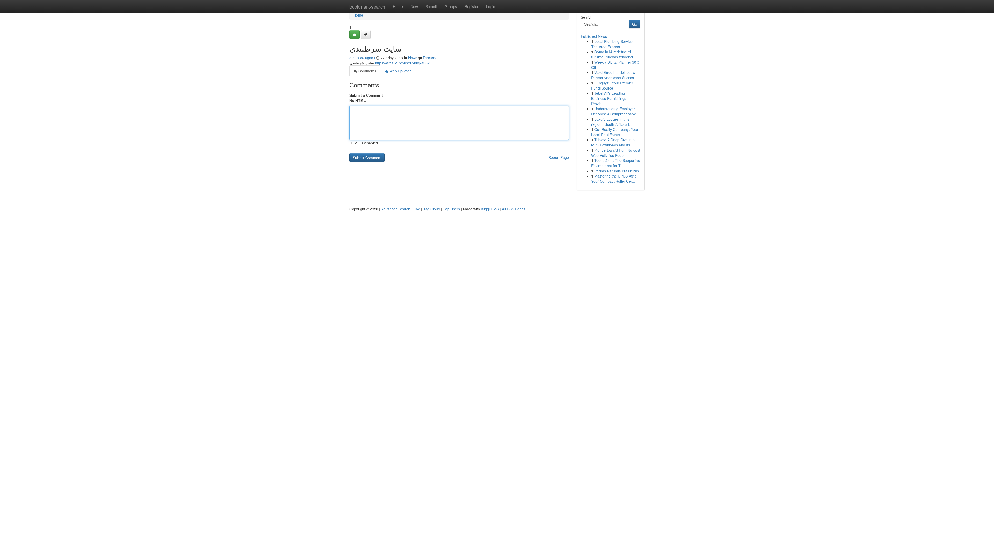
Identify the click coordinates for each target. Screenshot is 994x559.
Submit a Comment (366, 95)
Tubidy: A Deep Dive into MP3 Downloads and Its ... (613, 142)
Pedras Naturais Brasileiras (616, 170)
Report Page (558, 157)
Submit (431, 6)
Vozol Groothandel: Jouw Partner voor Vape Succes (613, 75)
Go (634, 24)
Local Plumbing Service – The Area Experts (613, 44)
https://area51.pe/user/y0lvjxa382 (402, 62)
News (412, 57)
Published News (594, 36)
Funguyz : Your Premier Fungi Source (612, 85)
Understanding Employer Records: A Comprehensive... (615, 111)
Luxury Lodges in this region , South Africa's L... (612, 121)
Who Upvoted (400, 70)
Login (490, 6)
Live (416, 208)
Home (398, 6)
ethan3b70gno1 (362, 57)
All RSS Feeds (513, 208)
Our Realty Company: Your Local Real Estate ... (614, 132)
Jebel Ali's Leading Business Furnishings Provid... (608, 98)
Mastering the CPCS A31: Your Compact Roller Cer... (613, 178)
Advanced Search (395, 208)
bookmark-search (367, 6)
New (414, 6)
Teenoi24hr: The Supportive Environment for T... (615, 163)
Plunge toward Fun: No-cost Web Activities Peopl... (615, 153)
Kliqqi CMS (490, 208)
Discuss (429, 57)
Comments (366, 70)
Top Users (451, 208)
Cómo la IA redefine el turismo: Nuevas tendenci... (613, 54)
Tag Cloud (431, 208)
